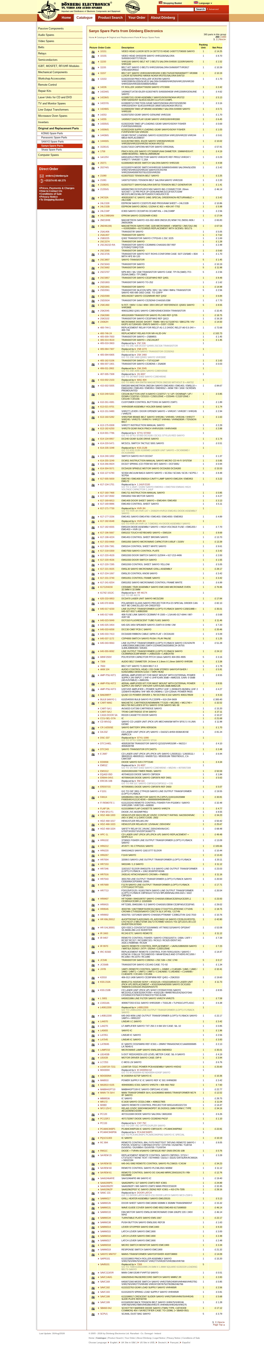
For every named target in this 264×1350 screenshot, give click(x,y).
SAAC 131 (105, 1192)
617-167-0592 (107, 496)
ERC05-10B (106, 781)
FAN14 (103, 797)
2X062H (104, 322)
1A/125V (104, 157)
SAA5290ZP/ (106, 1186)
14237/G (104, 103)
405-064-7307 (107, 349)
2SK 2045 (141, 368)
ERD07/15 (105, 786)
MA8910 (104, 1080)
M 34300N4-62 (144, 1070)
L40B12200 (142, 1007)
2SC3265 (105, 250)
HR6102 (104, 840)
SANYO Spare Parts (52, 141)
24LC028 (104, 203)
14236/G (104, 97)
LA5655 (104, 1030)
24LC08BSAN (107, 215)
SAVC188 (105, 1296)
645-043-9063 (107, 643)
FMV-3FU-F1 (106, 812)
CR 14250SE (106, 727)
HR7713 (104, 890)
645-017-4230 (107, 609)
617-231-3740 (107, 578)
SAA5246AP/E (107, 1178)
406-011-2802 (107, 368)
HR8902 (104, 915)
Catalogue (85, 17)
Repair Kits (44, 90)
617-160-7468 (107, 492)
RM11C (104, 1150)
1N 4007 (140, 374)
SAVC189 (105, 1302)
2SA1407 (104, 235)
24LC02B (105, 206)
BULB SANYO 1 (108, 699)
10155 (103, 56)
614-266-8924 (107, 464)
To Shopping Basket (52, 199)
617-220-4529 (107, 555)
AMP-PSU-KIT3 (108, 689)
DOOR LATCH (144, 1192)
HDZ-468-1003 (107, 815)
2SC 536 (141, 343)
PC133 (103, 1123)
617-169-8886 (107, 504)
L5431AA (104, 1003)
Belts (41, 47)
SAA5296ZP (106, 1189)
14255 (103, 119)
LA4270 (104, 1026)
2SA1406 (104, 231)
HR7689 (104, 884)
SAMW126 (105, 1203)
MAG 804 (141, 380)
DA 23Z (104, 732)
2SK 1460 (141, 355)
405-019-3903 (107, 343)
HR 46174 (141, 593)
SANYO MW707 (108, 1254)
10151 (103, 51)
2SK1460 (104, 305)
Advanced (214, 9)
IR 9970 (104, 946)
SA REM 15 (106, 1155)
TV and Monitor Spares (52, 103)
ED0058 (104, 762)
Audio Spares (46, 34)
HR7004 (104, 859)
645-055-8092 (107, 651)
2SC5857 (105, 278)
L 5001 (103, 998)
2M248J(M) (106, 226)
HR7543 (104, 879)
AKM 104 (104, 669)
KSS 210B (105, 990)
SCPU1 (104, 1314)
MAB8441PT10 (107, 1089)
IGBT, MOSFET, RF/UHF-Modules (58, 66)
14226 (103, 87)
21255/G (104, 189)
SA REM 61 (106, 1172)
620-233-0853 (107, 598)
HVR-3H (140, 508)
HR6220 (104, 850)
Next (221, 39)
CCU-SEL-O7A (108, 718)
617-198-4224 (107, 537)
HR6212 (104, 846)
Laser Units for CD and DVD (55, 97)
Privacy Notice (49, 196)
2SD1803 (105, 282)
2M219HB (105, 220)
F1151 (103, 791)
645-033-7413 (107, 634)
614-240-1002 (107, 456)
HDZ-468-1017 (107, 821)
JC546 (103, 960)
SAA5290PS (106, 1183)
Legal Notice (159, 1338)
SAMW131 (105, 1207)
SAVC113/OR (107, 1272)
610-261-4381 (107, 402)
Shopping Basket (172, 3)
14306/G (104, 129)
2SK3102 (104, 318)
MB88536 (105, 1098)
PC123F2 (105, 1118)
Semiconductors (48, 59)
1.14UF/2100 (143, 484)
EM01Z (103, 765)
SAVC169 (105, 1281)
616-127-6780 (107, 473)
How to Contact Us (51, 191)
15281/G (104, 147)
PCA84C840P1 (107, 1129)
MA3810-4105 (107, 1085)
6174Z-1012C (107, 593)
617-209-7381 (107, 546)
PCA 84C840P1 (144, 1132)
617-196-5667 (107, 532)
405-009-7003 (107, 336)
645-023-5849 (107, 620)
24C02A (104, 197)
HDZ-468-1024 (107, 828)
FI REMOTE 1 (107, 803)
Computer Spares (48, 154)
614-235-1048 (107, 448)
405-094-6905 (107, 355)
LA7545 (104, 1039)
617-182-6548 (107, 521)
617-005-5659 (107, 478)
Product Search (110, 17)
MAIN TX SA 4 (107, 1092)
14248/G (104, 109)
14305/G (104, 124)
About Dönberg (163, 17)
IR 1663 (104, 933)
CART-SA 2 (106, 712)
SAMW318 (105, 1245)
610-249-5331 (107, 394)
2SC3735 (105, 254)
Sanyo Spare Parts (52, 145)
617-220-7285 (107, 564)
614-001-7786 (107, 433)
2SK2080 (104, 315)
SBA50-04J (106, 1308)
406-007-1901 (107, 364)
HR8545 (104, 909)
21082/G (104, 184)
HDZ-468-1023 (107, 824)
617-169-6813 (107, 500)
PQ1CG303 (106, 1138)
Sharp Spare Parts (51, 149)
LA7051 (104, 1035)
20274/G (104, 167)
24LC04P (105, 211)
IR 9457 (104, 938)
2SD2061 (105, 290)
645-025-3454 (107, 625)
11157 (103, 73)
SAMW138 (105, 1222)
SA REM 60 (106, 1168)
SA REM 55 (106, 1163)
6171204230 (106, 587)
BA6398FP (105, 695)
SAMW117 (105, 1198)
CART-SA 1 (106, 708)
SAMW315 (105, 1231)
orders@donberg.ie (57, 175)
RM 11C (140, 781)
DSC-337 (105, 737)
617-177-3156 (107, 516)
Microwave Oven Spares (52, 115)
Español (186, 1342)
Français (174, 1342)
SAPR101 (105, 1258)
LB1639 (104, 1057)
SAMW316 (105, 1236)
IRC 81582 (105, 952)
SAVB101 (105, 1264)
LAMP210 (105, 1050)
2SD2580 (105, 296)
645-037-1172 (107, 638)
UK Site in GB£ (128, 1342)
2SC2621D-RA (107, 245)
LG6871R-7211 (108, 1066)
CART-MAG (106, 702)
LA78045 (104, 1044)
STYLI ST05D (143, 433)
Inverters (43, 122)
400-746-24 (106, 333)
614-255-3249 (107, 460)
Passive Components (51, 28)
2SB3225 (104, 238)
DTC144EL (105, 743)
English (113, 1342)
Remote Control (47, 84)
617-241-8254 (107, 582)
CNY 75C (141, 1123)
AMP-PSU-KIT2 (108, 683)
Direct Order (48, 169)
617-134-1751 (107, 484)
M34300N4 (105, 1076)
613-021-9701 (107, 406)
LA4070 (104, 1021)
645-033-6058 (107, 629)
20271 (103, 163)
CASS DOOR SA (108, 715)
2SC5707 (105, 272)
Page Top (218, 1324)
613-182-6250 (107, 428)
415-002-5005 (107, 385)
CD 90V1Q (105, 721)
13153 (103, 79)
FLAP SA (104, 808)
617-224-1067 (107, 573)
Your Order (136, 17)
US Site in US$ (147, 1342)
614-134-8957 (107, 439)
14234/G (104, 91)
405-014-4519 (107, 340)
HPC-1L (104, 834)
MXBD (103, 1105)
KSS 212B (141, 448)
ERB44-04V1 (106, 777)
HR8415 (104, 904)
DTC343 (104, 749)
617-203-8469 (107, 541)
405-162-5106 (107, 360)
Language (204, 3)
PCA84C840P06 (108, 1132)
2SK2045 (104, 310)
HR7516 (104, 874)
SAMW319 (105, 1249)
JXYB (103, 969)
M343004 (105, 1070)
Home (66, 17)
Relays (42, 53)
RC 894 (104, 1142)
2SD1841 (105, 287)
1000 (223, 37)
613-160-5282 (107, 417)
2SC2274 (105, 241)
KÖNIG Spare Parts (52, 133)
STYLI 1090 (142, 737)
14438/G (104, 135)
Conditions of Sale (51, 194)
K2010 (103, 977)
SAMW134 (105, 1218)
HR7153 (104, 864)
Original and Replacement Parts (124, 37)
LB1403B (104, 1054)
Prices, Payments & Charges (57, 188)
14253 (103, 114)
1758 (102, 151)
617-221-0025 (107, 569)
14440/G (104, 141)
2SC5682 (105, 267)
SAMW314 (105, 1227)
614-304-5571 (107, 468)
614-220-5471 (107, 443)
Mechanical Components (53, 72)
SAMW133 (105, 1212)
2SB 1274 (141, 349)
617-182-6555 (107, 527)
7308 (102, 661)
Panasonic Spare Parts (54, 137)
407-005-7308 (107, 374)
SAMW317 (105, 1240)
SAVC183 (105, 1292)
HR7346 (104, 868)
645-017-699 (106, 614)
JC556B (104, 964)
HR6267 (104, 855)
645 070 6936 (107, 603)
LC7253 (104, 1062)
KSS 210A (105, 982)
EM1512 (104, 771)
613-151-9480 (107, 411)
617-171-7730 (107, 508)
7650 (102, 666)
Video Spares (46, 41)
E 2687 (103, 754)
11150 (103, 61)
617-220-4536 (107, 560)
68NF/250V (106, 657)
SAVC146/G (106, 1277)
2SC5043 (105, 264)
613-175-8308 (107, 425)
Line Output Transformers (53, 109)
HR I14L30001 (107, 927)
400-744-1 (105, 327)
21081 (103, 180)
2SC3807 (105, 259)
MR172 (103, 1101)
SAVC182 (105, 1287)
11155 (103, 67)
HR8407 (104, 898)
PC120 (103, 1114)
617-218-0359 (107, 551)
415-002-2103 (107, 380)
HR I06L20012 (107, 919)
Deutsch (162, 1342)
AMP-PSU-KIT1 (108, 675)
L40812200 (105, 1007)
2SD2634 (105, 300)
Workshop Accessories (52, 78)
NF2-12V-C (106, 1108)
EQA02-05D (106, 774)
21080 (103, 175)
